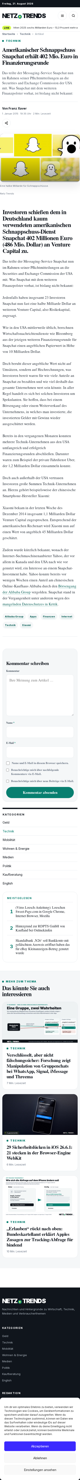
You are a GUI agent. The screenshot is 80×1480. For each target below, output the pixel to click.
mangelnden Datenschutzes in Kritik (30, 604)
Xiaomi (26, 625)
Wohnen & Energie (16, 849)
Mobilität (9, 840)
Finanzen (49, 616)
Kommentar (12, 671)
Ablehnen (40, 1458)
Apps (33, 616)
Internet (66, 616)
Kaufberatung (12, 874)
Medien (8, 857)
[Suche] (73, 15)
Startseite (8, 34)
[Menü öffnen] (62, 15)
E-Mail (11, 743)
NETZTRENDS (24, 16)
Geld (6, 822)
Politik (7, 866)
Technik (25, 34)
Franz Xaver (18, 108)
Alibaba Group (14, 616)
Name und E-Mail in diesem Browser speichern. (40, 763)
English (8, 883)
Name (10, 723)
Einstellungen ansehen (40, 1470)
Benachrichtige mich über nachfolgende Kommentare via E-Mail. (35, 772)
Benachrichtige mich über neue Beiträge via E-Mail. (42, 781)
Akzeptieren (40, 1446)
